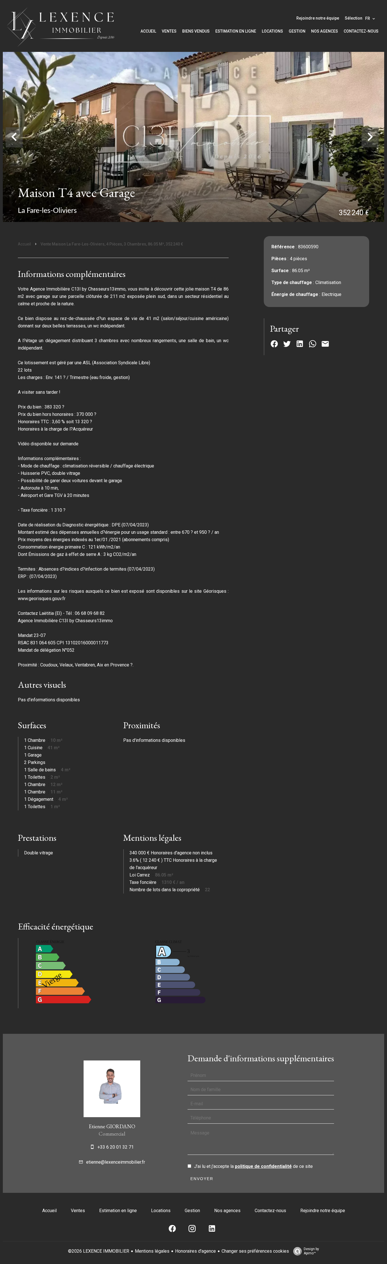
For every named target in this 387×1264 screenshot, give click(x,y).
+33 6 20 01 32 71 (115, 1147)
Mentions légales (152, 1251)
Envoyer (201, 1178)
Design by (311, 1251)
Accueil (24, 244)
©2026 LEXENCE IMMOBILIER (98, 1251)
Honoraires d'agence (195, 1251)
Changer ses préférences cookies (255, 1251)
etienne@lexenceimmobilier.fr (115, 1162)
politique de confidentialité (263, 1166)
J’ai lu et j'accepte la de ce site (253, 1166)
